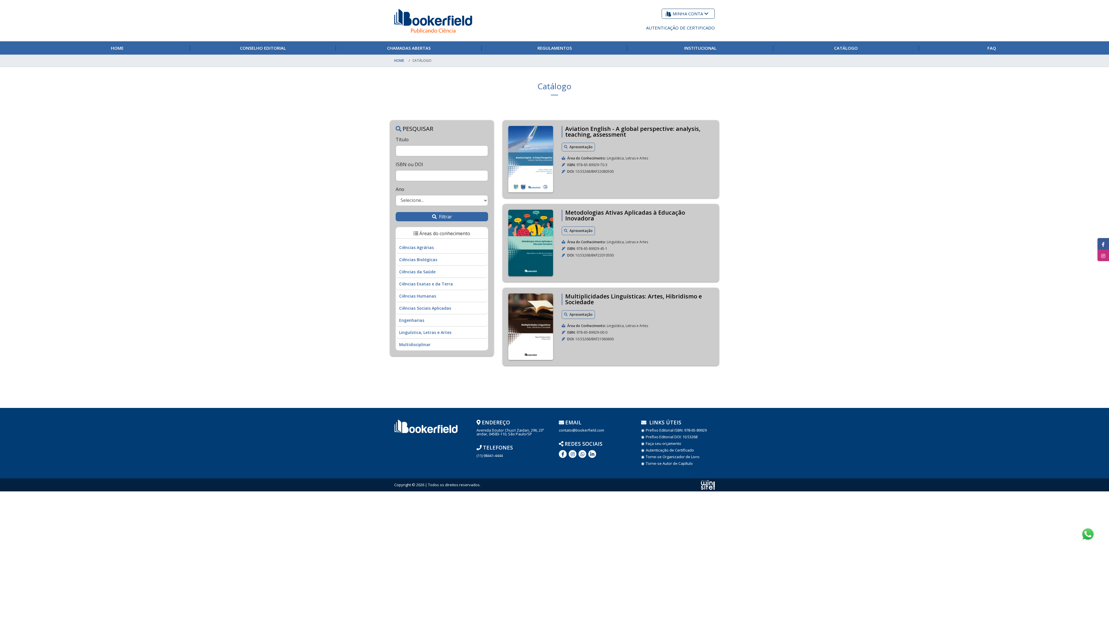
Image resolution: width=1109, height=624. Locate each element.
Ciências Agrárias (416, 247)
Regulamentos (554, 48)
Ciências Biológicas (418, 259)
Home (117, 48)
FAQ (991, 48)
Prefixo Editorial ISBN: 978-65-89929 (676, 430)
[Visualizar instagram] (1103, 255)
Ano (400, 189)
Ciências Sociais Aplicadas (425, 308)
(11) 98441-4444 (490, 456)
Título (402, 139)
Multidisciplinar (415, 344)
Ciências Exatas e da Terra (426, 284)
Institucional (700, 48)
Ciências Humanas (417, 296)
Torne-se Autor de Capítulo (669, 463)
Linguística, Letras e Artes (425, 332)
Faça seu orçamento (663, 443)
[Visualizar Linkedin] (572, 454)
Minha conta (688, 13)
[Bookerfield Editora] (433, 21)
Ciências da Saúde (417, 271)
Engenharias (411, 320)
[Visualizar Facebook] (1103, 244)
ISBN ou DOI (409, 164)
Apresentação (581, 146)
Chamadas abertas (409, 48)
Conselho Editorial (263, 48)
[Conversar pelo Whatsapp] (582, 454)
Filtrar (445, 216)
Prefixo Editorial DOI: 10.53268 (671, 437)
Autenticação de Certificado (680, 28)
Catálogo (846, 48)
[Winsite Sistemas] (708, 484)
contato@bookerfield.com (581, 430)
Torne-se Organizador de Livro (672, 457)
